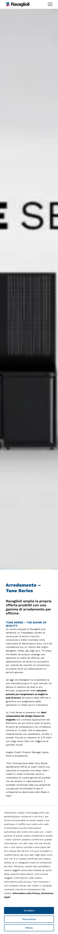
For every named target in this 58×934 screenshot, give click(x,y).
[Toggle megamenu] (50, 4)
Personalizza (29, 919)
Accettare (29, 910)
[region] (29, 870)
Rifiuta (29, 927)
